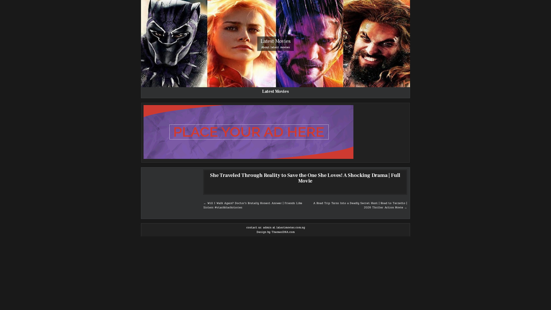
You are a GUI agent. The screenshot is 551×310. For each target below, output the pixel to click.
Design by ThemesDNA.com (276, 232)
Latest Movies (275, 41)
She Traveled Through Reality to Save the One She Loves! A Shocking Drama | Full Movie (305, 178)
